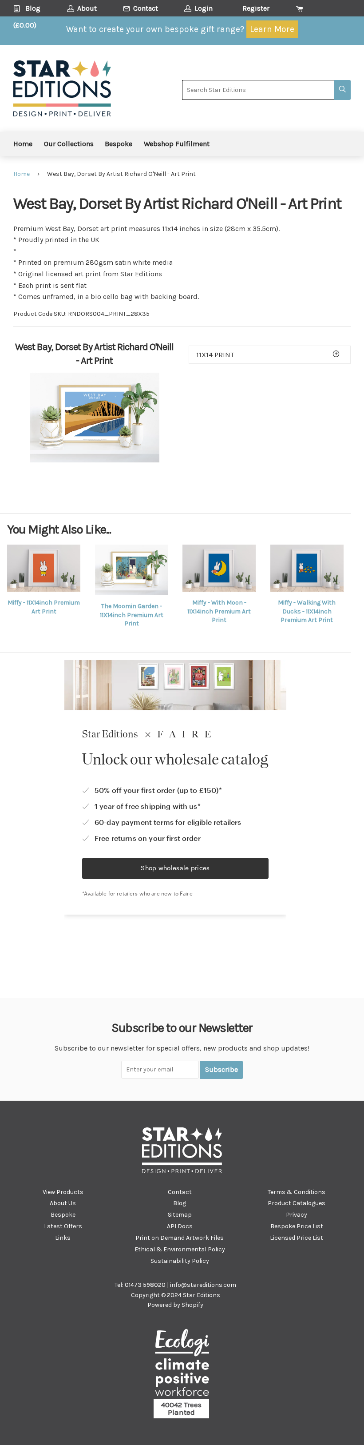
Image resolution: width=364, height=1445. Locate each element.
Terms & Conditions (296, 1192)
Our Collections (69, 143)
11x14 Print (215, 354)
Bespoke (118, 143)
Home (22, 143)
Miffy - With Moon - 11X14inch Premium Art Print (219, 611)
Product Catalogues (296, 1203)
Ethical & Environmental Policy (180, 1249)
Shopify (192, 1305)
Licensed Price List (296, 1238)
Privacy (296, 1214)
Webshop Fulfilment (177, 143)
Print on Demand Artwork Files (179, 1238)
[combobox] (258, 90)
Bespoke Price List (296, 1226)
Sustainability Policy (179, 1261)
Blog (179, 1203)
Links (63, 1238)
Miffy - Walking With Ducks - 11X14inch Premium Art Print (307, 611)
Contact (180, 1192)
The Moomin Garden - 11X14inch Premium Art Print (131, 614)
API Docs (180, 1226)
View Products (63, 1192)
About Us (63, 1203)
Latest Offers (63, 1226)
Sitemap (180, 1214)
